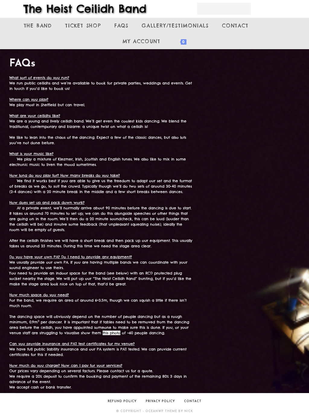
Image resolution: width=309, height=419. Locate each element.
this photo (111, 333)
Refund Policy (122, 401)
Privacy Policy (160, 401)
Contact (193, 401)
